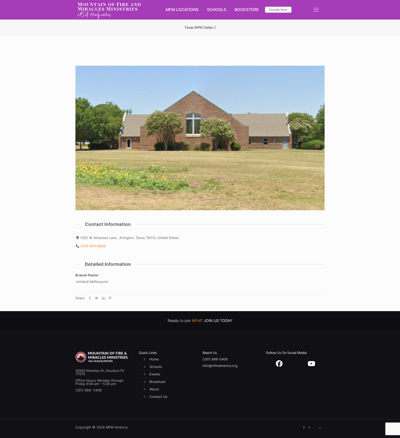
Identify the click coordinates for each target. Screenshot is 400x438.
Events (154, 374)
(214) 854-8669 (92, 246)
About (154, 389)
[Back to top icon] (320, 428)
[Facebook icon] (304, 427)
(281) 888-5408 (215, 359)
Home (154, 359)
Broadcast (157, 382)
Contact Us (158, 397)
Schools (155, 367)
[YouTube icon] (309, 427)
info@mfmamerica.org (220, 366)
